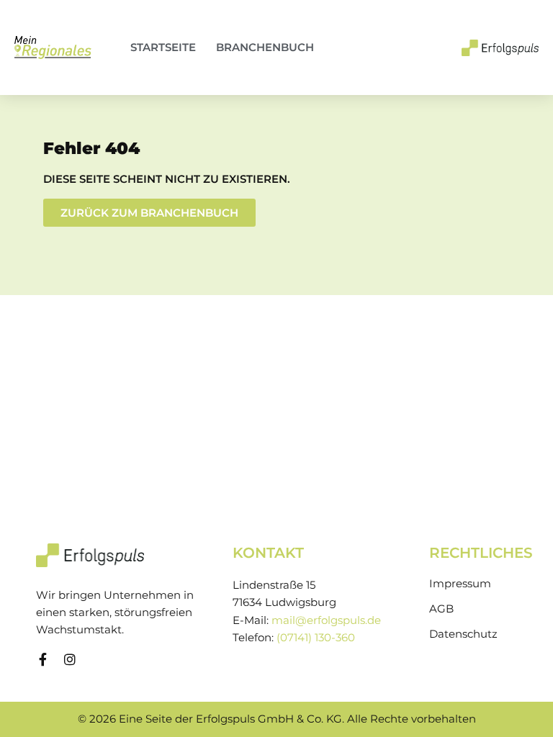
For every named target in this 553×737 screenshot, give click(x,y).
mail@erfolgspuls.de (326, 620)
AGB (441, 608)
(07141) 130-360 (315, 637)
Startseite (163, 47)
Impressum (460, 583)
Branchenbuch (265, 47)
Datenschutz (463, 634)
